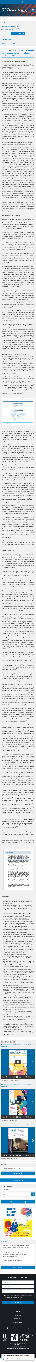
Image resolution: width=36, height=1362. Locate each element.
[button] (1, 1186)
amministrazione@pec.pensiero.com (18, 1348)
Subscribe (18, 1302)
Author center (17, 1180)
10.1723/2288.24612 (8, 29)
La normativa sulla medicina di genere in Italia (15, 1124)
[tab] (18, 22)
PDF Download (19, 33)
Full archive (16, 1173)
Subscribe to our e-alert (17, 1202)
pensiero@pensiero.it (18, 1346)
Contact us (18, 1319)
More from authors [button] (8, 44)
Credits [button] (18, 1315)
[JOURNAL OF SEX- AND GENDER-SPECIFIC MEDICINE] (14, 10)
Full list (18, 1267)
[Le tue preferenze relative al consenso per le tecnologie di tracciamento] (3, 1359)
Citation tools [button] (6, 40)
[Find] (33, 1194)
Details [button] (3, 22)
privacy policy (19, 1297)
